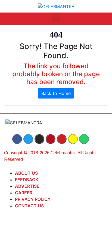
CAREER (23, 192)
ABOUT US (26, 173)
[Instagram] (39, 139)
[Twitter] (28, 139)
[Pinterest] (50, 139)
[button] (56, 17)
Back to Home (56, 93)
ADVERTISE (27, 186)
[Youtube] (62, 139)
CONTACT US (29, 205)
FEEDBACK (26, 179)
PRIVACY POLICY (33, 199)
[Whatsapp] (84, 139)
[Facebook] (17, 139)
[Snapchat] (73, 139)
